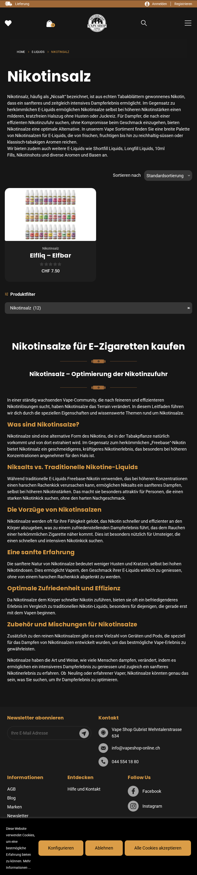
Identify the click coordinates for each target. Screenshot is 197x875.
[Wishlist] (8, 23)
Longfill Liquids (138, 148)
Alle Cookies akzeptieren (157, 847)
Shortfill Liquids (108, 148)
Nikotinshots (29, 154)
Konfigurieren (61, 847)
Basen (95, 154)
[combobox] (98, 308)
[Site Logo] (97, 23)
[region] (98, 846)
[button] (144, 23)
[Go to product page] (50, 214)
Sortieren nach (127, 175)
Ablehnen (104, 847)
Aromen (72, 154)
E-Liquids (76, 148)
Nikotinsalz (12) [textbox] (98, 307)
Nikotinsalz (50, 248)
